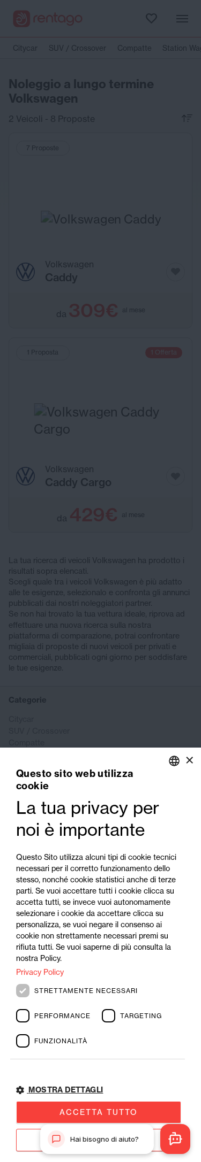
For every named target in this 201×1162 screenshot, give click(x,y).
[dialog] (100, 955)
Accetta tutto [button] (98, 1112)
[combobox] (174, 761)
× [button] (189, 760)
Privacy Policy (40, 972)
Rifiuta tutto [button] (99, 1140)
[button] (100, 1090)
